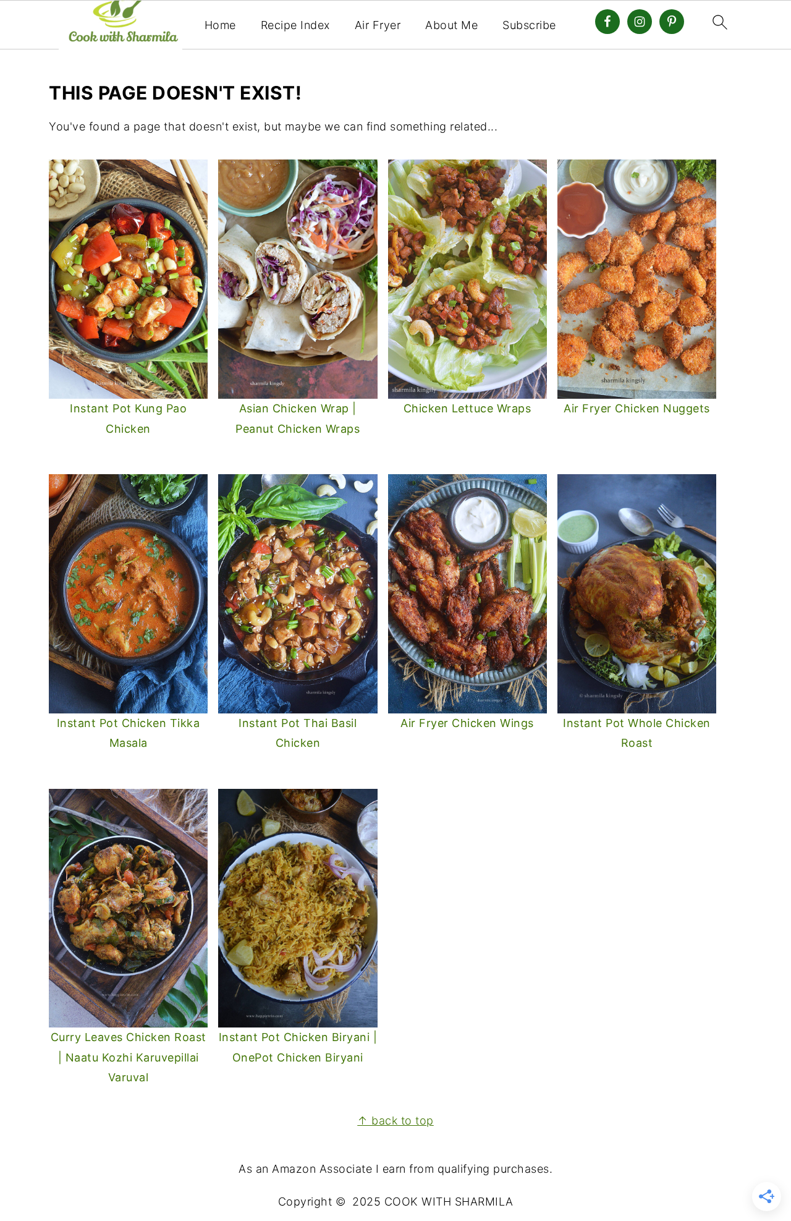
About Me (451, 25)
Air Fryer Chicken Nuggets (637, 408)
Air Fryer (378, 25)
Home (220, 25)
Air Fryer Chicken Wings (467, 723)
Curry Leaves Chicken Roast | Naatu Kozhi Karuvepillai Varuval (128, 1057)
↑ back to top (395, 1120)
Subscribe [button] (529, 25)
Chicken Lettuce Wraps (467, 408)
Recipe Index (295, 25)
